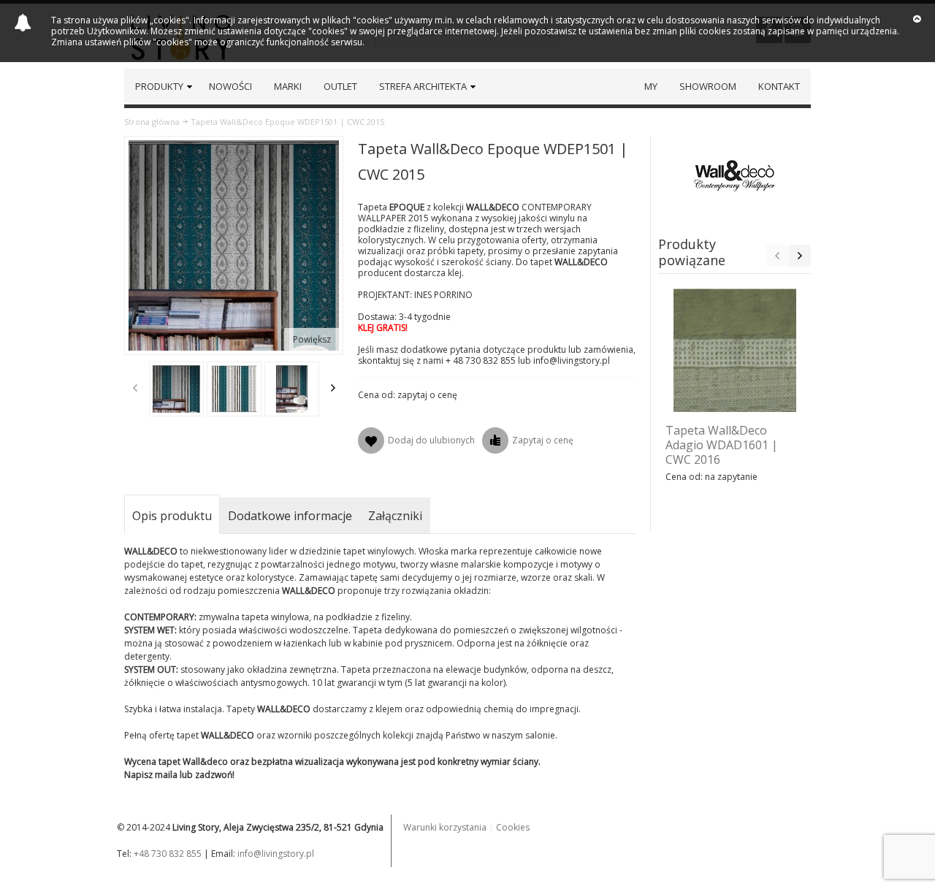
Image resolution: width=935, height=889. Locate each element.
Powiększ (312, 339)
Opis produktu (172, 516)
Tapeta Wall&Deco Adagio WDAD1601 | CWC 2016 (721, 445)
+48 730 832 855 (168, 853)
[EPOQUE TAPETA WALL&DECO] (176, 389)
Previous (135, 388)
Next (333, 388)
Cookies (513, 827)
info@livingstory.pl (275, 853)
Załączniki (395, 516)
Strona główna (152, 121)
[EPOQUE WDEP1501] (234, 389)
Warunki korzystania (444, 827)
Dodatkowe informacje (290, 516)
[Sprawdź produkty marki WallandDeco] (735, 176)
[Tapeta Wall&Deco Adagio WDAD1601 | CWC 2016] (734, 350)
